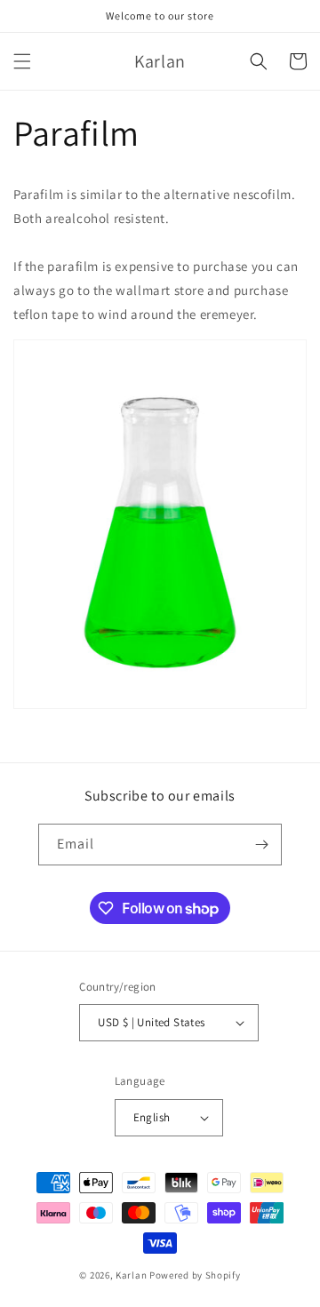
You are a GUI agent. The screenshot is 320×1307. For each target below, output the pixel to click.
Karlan (131, 1275)
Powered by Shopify (195, 1275)
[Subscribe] (261, 844)
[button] (22, 61)
